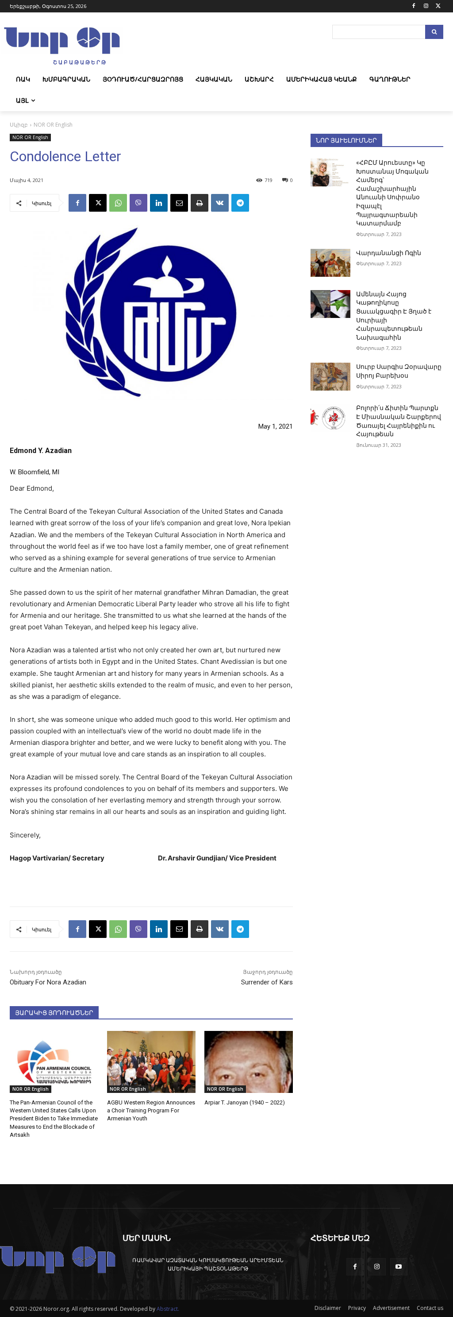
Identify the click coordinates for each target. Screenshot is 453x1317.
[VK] (220, 203)
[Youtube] (398, 1266)
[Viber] (138, 203)
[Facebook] (414, 6)
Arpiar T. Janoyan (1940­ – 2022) (244, 1102)
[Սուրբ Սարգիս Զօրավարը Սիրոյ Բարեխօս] (330, 377)
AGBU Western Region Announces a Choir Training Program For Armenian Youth (151, 1110)
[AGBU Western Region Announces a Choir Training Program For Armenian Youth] (151, 1062)
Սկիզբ (19, 124)
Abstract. (168, 1309)
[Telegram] (240, 203)
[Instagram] (426, 6)
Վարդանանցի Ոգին (388, 252)
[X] (438, 6)
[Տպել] (199, 203)
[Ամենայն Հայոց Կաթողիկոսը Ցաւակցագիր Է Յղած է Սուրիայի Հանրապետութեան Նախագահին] (330, 304)
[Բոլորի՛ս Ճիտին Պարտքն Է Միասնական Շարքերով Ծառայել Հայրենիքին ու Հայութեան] (330, 418)
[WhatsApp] (118, 203)
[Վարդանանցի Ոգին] (330, 263)
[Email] (179, 203)
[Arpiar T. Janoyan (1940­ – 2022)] (248, 1062)
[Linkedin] (159, 203)
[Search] (434, 32)
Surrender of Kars (267, 982)
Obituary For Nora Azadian (48, 982)
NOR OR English (53, 124)
